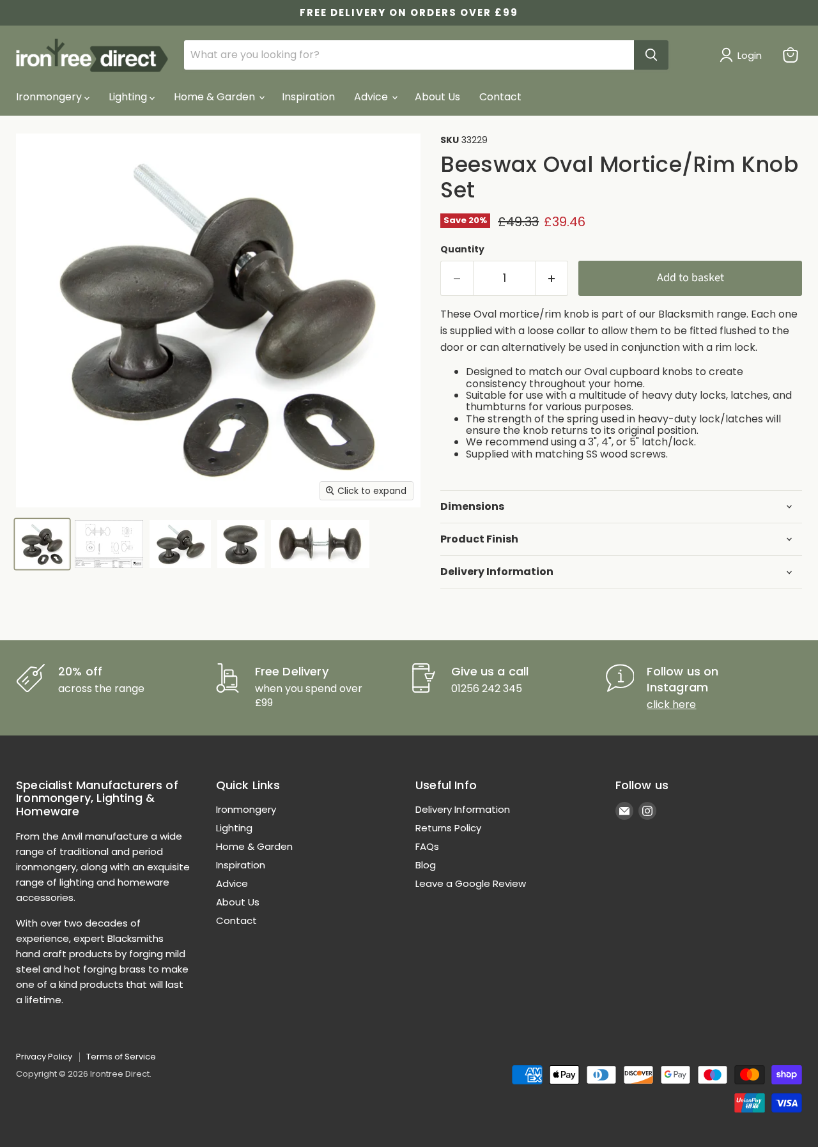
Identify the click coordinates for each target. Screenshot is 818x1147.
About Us (437, 96)
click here (671, 704)
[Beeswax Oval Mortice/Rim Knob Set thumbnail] (42, 544)
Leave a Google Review (470, 883)
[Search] (651, 55)
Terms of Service (121, 1057)
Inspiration (308, 96)
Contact (500, 96)
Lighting (129, 96)
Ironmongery (50, 96)
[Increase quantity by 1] (552, 278)
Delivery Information (462, 809)
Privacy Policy (44, 1057)
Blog (425, 865)
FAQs (427, 846)
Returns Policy (448, 828)
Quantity (462, 249)
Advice (372, 96)
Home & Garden (216, 96)
